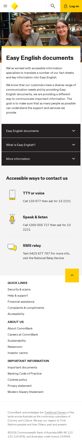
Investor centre (18, 352)
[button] (4, 6)
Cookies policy (17, 379)
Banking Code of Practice (25, 373)
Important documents (22, 367)
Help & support (18, 295)
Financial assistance (21, 301)
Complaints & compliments (26, 307)
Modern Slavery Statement (25, 391)
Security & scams (19, 289)
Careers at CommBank (23, 334)
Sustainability (17, 340)
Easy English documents (22, 130)
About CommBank (20, 328)
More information (18, 158)
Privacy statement (20, 385)
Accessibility (16, 313)
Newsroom (15, 346)
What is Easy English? (20, 144)
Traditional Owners (55, 412)
